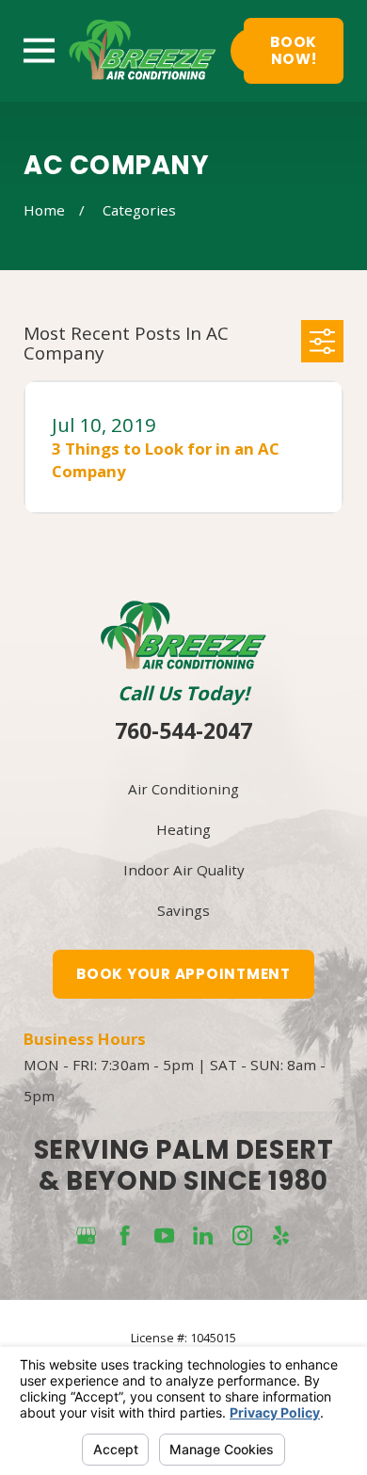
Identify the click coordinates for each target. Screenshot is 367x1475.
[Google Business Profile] (86, 1235)
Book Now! (293, 50)
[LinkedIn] (203, 1235)
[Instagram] (242, 1235)
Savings (183, 910)
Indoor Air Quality (184, 869)
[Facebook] (125, 1235)
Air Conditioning (183, 788)
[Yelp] (281, 1235)
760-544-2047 (183, 731)
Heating (183, 829)
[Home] (143, 50)
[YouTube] (164, 1235)
